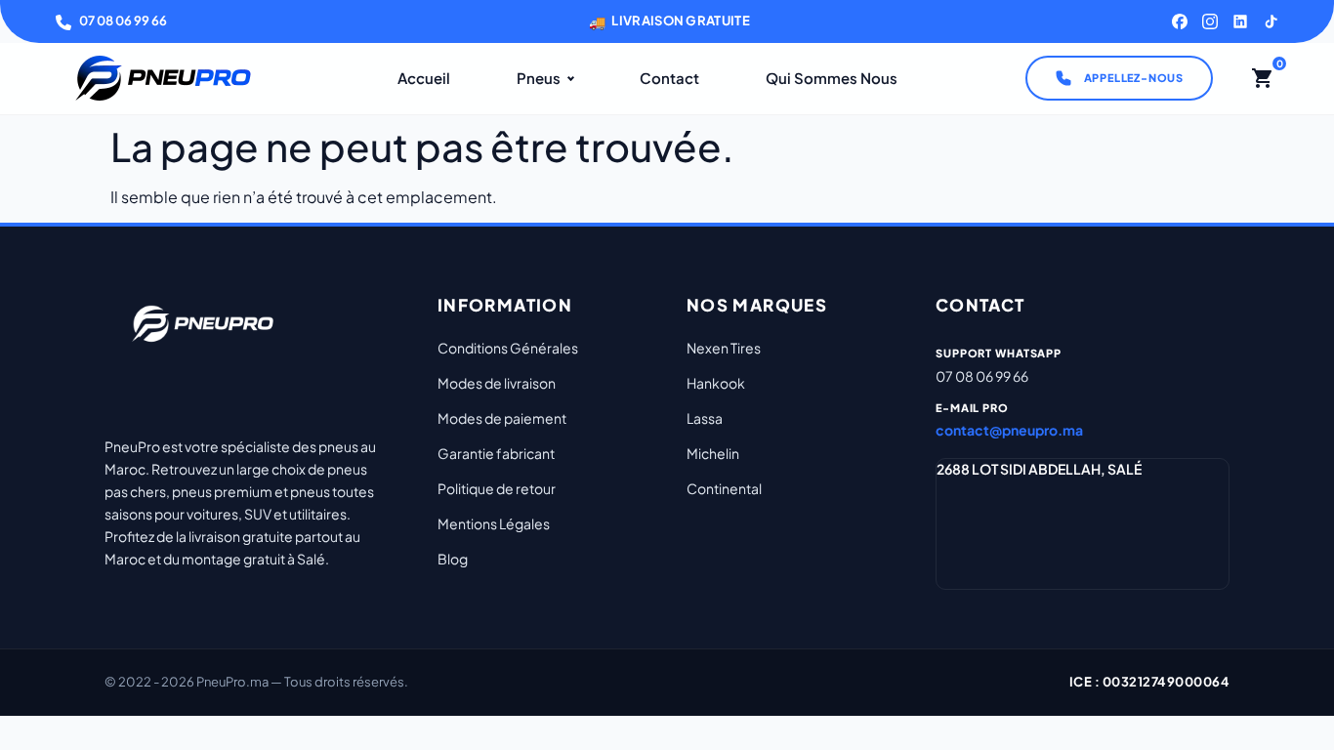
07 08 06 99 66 (123, 20)
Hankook (716, 383)
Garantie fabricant (496, 453)
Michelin (713, 453)
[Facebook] (1180, 21)
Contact (669, 77)
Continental (724, 488)
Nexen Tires (724, 347)
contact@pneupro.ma (1009, 429)
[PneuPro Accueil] (163, 78)
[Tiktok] (1270, 21)
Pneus (539, 77)
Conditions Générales (508, 347)
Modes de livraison (497, 383)
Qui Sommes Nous (831, 77)
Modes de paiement (502, 418)
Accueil (423, 77)
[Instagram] (1210, 21)
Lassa (705, 418)
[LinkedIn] (1240, 21)
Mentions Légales (494, 523)
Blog (453, 558)
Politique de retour (497, 488)
